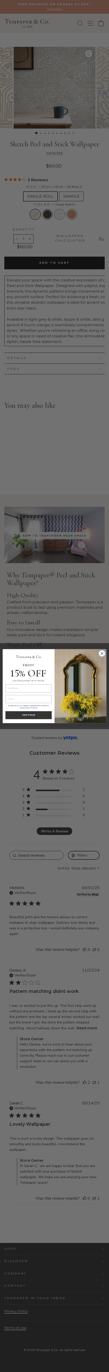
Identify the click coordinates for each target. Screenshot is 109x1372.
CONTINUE (28, 715)
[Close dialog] (102, 653)
